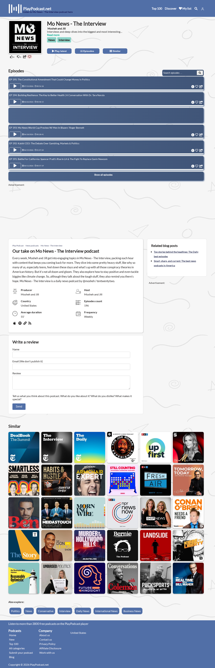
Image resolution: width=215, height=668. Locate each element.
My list (186, 8)
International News (106, 611)
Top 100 (157, 8)
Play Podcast (18, 245)
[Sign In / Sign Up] (202, 9)
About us (44, 635)
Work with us (47, 652)
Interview (64, 39)
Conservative (45, 611)
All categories (17, 648)
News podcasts (32, 245)
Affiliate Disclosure (50, 648)
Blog (11, 657)
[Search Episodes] (200, 72)
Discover (171, 8)
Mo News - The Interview (51, 245)
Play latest (60, 51)
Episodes (88, 51)
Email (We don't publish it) (27, 361)
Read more (53, 34)
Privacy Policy (47, 643)
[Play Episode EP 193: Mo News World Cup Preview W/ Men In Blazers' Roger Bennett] (15, 134)
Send (19, 406)
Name (15, 349)
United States (78, 632)
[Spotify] (20, 324)
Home (12, 635)
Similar (116, 51)
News (51, 39)
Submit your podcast (21, 652)
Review (16, 373)
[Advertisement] (176, 41)
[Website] (25, 324)
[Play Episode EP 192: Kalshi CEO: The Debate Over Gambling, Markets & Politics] (15, 150)
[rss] (30, 324)
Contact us (45, 639)
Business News (132, 611)
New (11, 639)
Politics (15, 611)
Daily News (82, 611)
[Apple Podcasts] (15, 324)
